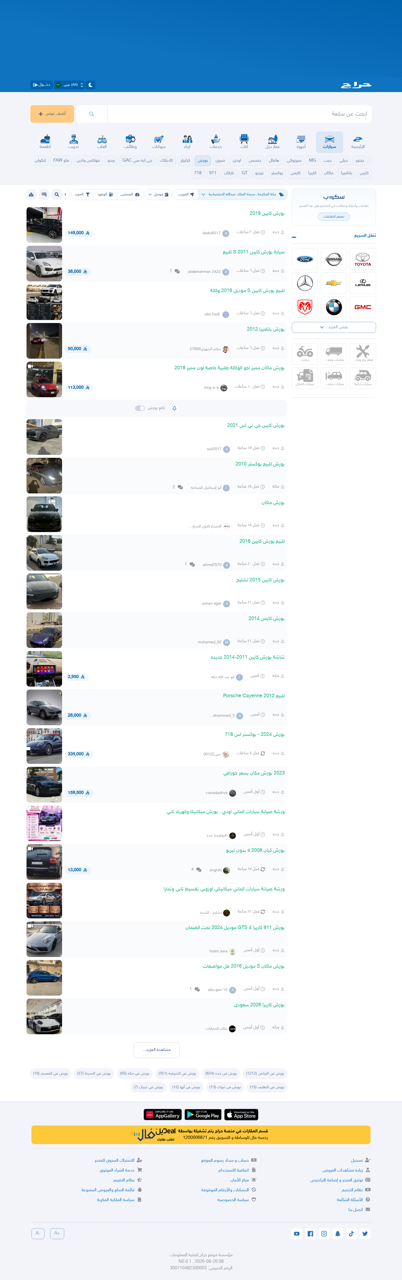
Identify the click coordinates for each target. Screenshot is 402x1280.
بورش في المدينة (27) (94, 1073)
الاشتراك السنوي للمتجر (115, 1160)
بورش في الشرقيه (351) (177, 1073)
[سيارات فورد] (305, 259)
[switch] (140, 408)
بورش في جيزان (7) (148, 1087)
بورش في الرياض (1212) (265, 1073)
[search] (91, 114)
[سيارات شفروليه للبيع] (334, 283)
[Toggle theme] (90, 85)
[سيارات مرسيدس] (305, 283)
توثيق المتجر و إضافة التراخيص (336, 1180)
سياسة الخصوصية (233, 1200)
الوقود (102, 194)
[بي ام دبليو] (334, 307)
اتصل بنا (355, 1210)
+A (57, 1233)
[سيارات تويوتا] (363, 259)
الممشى (127, 194)
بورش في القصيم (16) (50, 1073)
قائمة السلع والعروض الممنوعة (108, 1190)
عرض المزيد (338, 327)
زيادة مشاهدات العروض (342, 1170)
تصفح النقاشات (334, 217)
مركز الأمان (240, 1180)
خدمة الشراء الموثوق (117, 1170)
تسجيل (357, 1160)
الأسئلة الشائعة (350, 1200)
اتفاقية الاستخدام (234, 1170)
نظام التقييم (124, 1180)
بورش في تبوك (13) (225, 1087)
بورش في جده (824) (221, 1073)
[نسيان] (334, 259)
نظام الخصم (352, 1190)
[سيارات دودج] (305, 307)
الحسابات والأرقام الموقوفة (225, 1190)
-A (38, 1233)
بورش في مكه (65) (134, 1073)
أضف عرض (55, 113)
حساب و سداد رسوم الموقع (225, 1160)
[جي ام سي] (363, 307)
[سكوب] (44, 194)
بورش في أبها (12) (186, 1087)
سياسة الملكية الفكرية (116, 1200)
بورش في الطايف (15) (267, 1087)
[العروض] (31, 194)
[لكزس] (363, 283)
